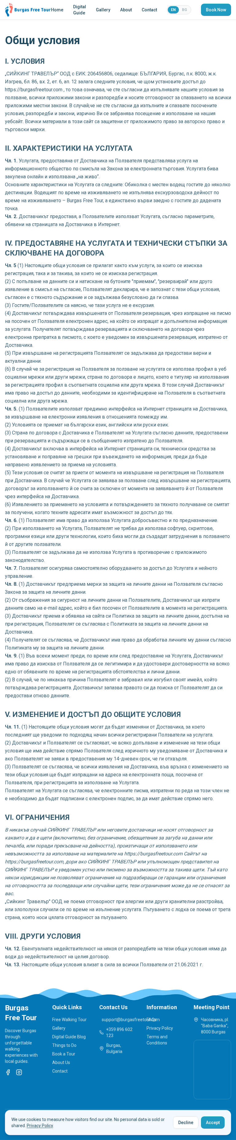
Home (57, 9)
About (126, 9)
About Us (61, 1062)
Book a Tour (63, 1053)
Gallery (103, 9)
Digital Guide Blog (69, 1036)
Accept (213, 1122)
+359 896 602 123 (119, 1032)
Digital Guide (79, 9)
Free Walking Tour (69, 1019)
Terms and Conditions (157, 1039)
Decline (185, 1122)
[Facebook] (8, 1072)
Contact (149, 9)
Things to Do (64, 1045)
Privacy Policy (160, 1028)
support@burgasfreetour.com (119, 1019)
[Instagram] (19, 1072)
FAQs (152, 1019)
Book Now (216, 9)
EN (173, 10)
